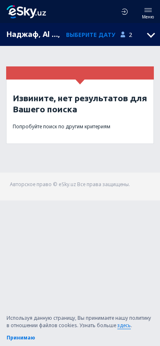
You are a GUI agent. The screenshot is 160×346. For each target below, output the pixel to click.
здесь (124, 325)
